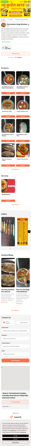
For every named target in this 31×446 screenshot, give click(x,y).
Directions (16, 402)
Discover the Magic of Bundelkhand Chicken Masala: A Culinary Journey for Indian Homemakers (23, 291)
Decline (15, 439)
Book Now (8, 200)
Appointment (24, 322)
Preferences (15, 442)
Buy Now (8, 93)
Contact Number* (6, 343)
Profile (3, 19)
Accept (15, 435)
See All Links (7, 47)
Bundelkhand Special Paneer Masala (22, 87)
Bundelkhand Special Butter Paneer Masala (7, 87)
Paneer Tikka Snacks (22, 159)
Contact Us (15, 53)
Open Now (5, 1)
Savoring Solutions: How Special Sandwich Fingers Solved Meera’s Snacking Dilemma (8, 291)
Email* (3, 350)
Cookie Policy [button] (13, 430)
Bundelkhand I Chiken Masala (8, 135)
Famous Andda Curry (22, 111)
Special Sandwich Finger (7, 159)
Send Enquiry (8, 322)
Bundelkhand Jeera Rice (22, 135)
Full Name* (4, 335)
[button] (28, 282)
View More (15, 169)
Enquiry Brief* (5, 327)
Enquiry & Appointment (21, 19)
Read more (4, 302)
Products (10, 19)
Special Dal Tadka (7, 111)
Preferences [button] (23, 432)
